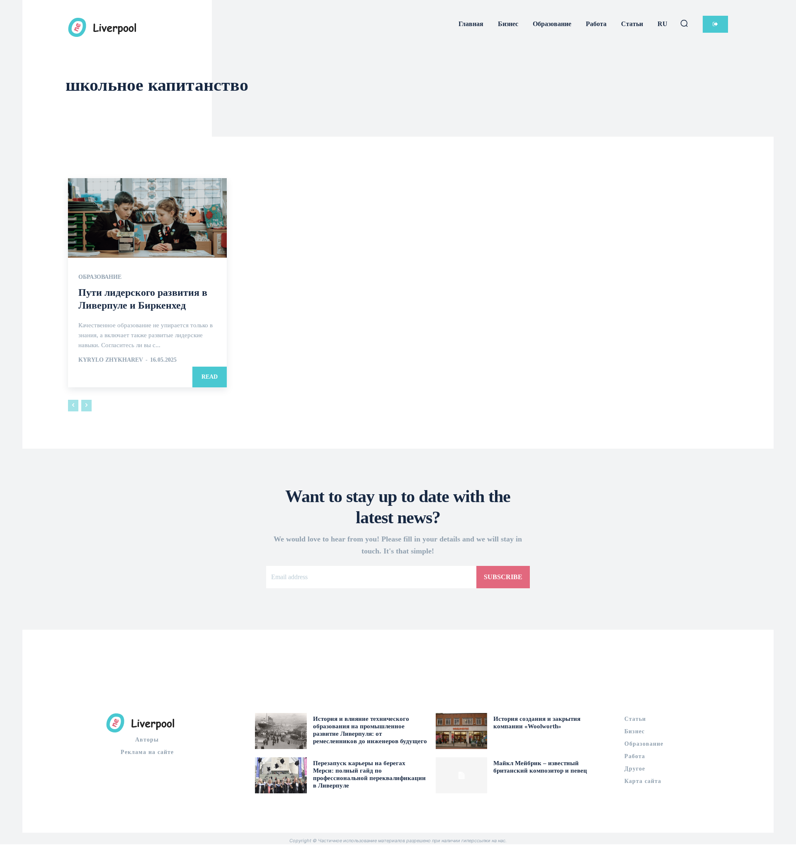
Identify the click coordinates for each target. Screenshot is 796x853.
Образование (99, 277)
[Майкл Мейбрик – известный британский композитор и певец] (462, 775)
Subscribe (503, 576)
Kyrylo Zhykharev (110, 360)
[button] (684, 23)
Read (209, 377)
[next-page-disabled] (86, 405)
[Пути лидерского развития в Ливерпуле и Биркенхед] (147, 218)
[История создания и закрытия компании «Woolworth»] (462, 731)
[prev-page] (73, 405)
